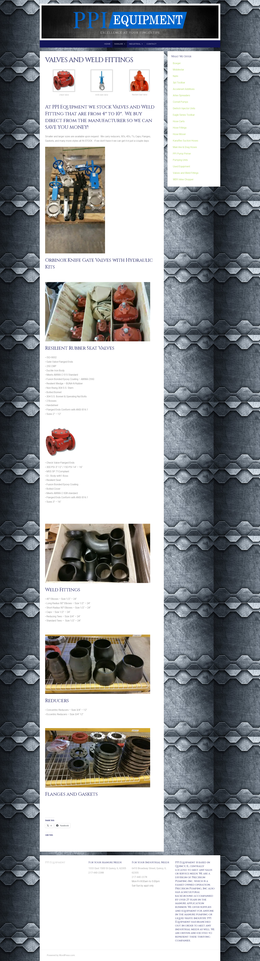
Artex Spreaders (181, 95)
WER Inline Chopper (183, 179)
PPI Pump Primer (182, 153)
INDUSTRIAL (135, 44)
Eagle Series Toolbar (184, 114)
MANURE (118, 44)
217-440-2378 (139, 877)
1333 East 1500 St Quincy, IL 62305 (107, 868)
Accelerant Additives (184, 89)
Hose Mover (179, 134)
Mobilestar (178, 69)
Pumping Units (180, 160)
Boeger (177, 63)
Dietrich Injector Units (184, 108)
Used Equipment (181, 166)
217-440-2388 (96, 872)
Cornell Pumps (180, 101)
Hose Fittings (180, 127)
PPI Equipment (55, 862)
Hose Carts (179, 121)
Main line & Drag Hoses (185, 147)
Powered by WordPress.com (61, 955)
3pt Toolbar (179, 82)
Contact (151, 44)
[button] (64, 83)
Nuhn (175, 76)
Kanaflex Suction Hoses (185, 140)
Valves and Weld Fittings (185, 173)
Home (107, 44)
